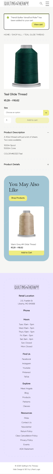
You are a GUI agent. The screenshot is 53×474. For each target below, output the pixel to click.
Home (7, 35)
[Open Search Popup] (41, 3)
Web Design (17, 469)
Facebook (26, 359)
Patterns (26, 402)
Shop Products (18, 198)
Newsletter (26, 427)
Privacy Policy (26, 440)
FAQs (26, 418)
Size (6, 108)
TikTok (26, 377)
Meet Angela (26, 389)
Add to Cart (26, 253)
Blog (27, 393)
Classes (26, 406)
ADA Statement (26, 449)
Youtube (26, 368)
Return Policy (26, 431)
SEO (26, 469)
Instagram (26, 364)
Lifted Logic (35, 469)
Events (26, 445)
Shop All (17, 35)
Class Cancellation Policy (27, 436)
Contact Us (26, 422)
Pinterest (26, 372)
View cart (38, 24)
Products (26, 397)
